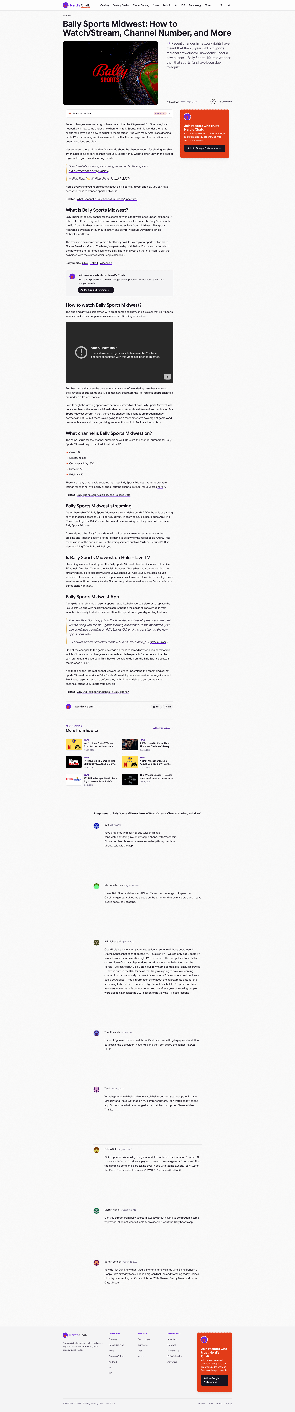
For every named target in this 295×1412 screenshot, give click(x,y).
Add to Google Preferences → (96, 289)
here (160, 487)
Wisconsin (106, 263)
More (208, 5)
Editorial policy (174, 1356)
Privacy (201, 1403)
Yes (157, 706)
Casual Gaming (141, 5)
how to (67, 16)
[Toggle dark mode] (229, 5)
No (169, 706)
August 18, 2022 (129, 1210)
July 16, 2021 (116, 825)
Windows (143, 1345)
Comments (226, 101)
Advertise (172, 1361)
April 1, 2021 (120, 179)
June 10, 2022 (117, 1088)
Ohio (85, 263)
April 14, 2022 (127, 1032)
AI (176, 5)
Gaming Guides (120, 5)
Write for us (173, 1350)
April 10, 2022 (128, 941)
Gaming (104, 5)
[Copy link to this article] (213, 102)
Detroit (94, 263)
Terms (210, 1403)
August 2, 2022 (125, 1149)
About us (172, 1339)
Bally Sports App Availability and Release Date (103, 494)
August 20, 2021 (131, 885)
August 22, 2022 (130, 1262)
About (219, 1403)
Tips (140, 1350)
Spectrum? (131, 199)
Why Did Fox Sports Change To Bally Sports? (103, 691)
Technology (195, 5)
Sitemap (228, 1403)
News (156, 5)
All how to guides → (163, 728)
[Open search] (221, 5)
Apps (141, 1356)
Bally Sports (128, 128)
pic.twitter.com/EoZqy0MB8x (88, 171)
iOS (183, 5)
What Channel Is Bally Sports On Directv (100, 199)
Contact (171, 1345)
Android (167, 5)
